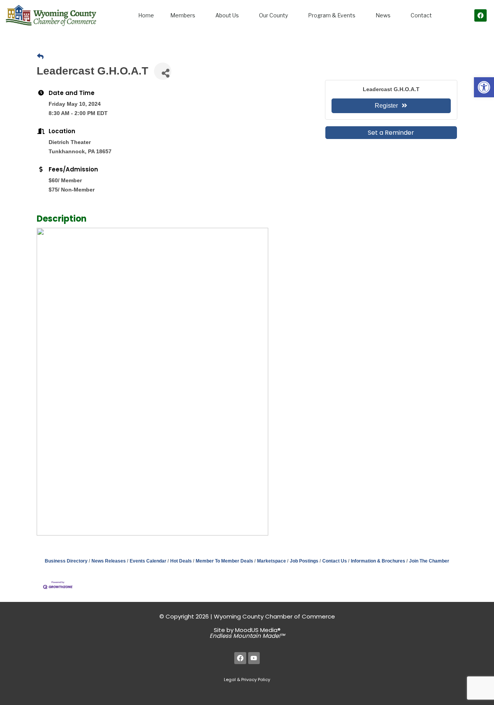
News (383, 15)
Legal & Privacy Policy (247, 679)
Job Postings (304, 561)
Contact (421, 15)
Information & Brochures (378, 561)
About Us (227, 15)
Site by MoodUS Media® (247, 633)
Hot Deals (181, 561)
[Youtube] (254, 658)
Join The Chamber (429, 561)
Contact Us (334, 561)
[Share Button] (162, 71)
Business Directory (66, 561)
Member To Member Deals (224, 561)
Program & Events (331, 15)
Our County (273, 15)
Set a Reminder (391, 132)
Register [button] (386, 105)
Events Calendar (148, 561)
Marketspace (271, 561)
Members (182, 15)
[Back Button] (40, 57)
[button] (484, 87)
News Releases (108, 561)
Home (146, 15)
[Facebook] (480, 15)
